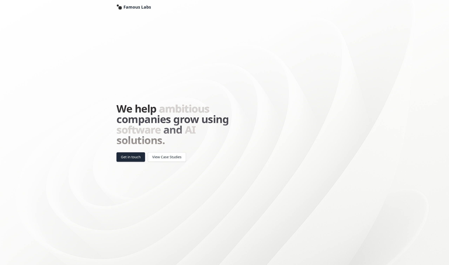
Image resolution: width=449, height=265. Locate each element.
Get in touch (131, 157)
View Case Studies (167, 157)
